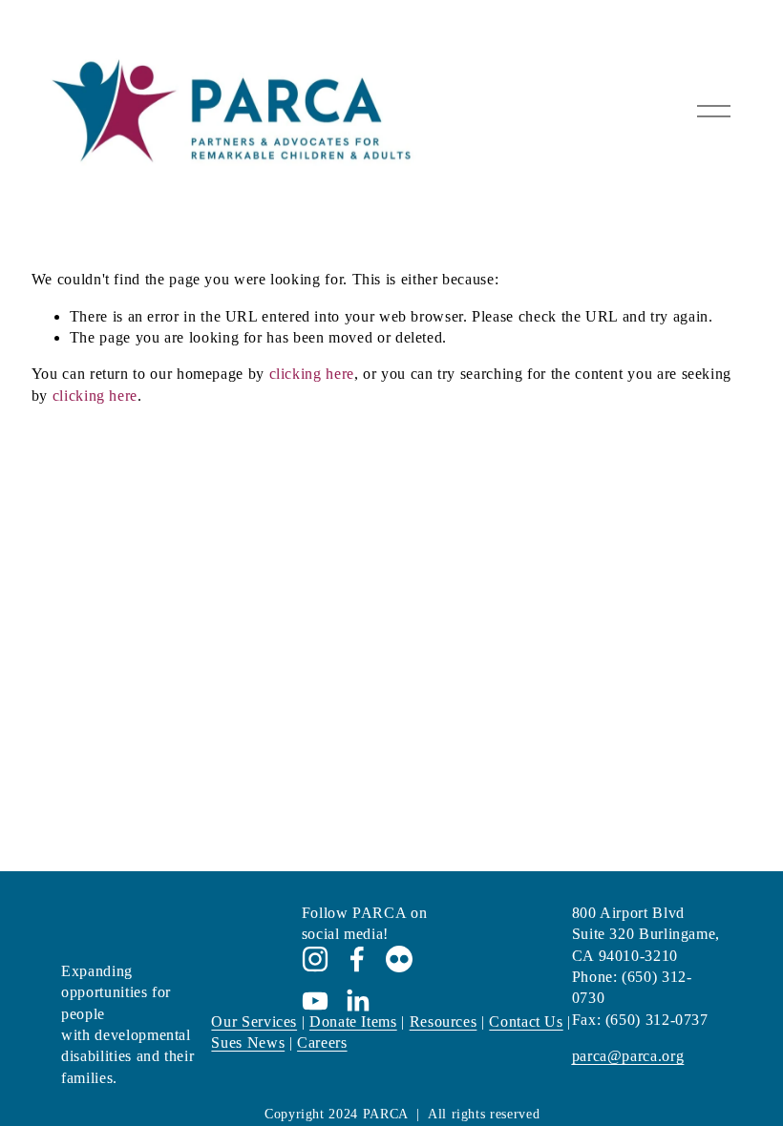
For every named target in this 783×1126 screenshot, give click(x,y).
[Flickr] (399, 959)
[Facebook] (357, 959)
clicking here (311, 373)
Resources (443, 1021)
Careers (322, 1042)
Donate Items (353, 1021)
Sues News (248, 1042)
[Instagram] (315, 959)
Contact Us (525, 1021)
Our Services (254, 1021)
